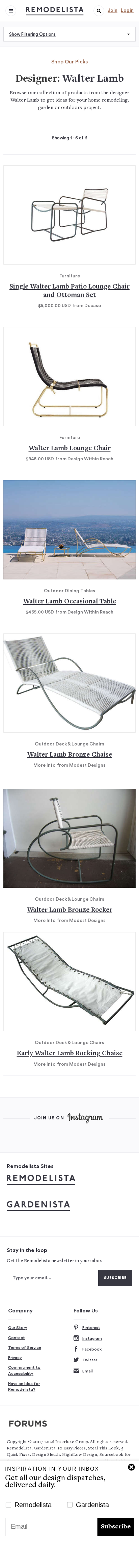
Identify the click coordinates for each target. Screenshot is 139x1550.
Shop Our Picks (69, 61)
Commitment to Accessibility (24, 1370)
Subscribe (116, 1526)
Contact (16, 1338)
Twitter (89, 1360)
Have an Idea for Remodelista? (24, 1387)
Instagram (92, 1338)
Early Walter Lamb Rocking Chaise (69, 1053)
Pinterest (91, 1328)
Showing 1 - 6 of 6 (69, 138)
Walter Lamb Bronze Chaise (69, 755)
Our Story (17, 1328)
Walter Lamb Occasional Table (69, 601)
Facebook (92, 1349)
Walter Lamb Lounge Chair (70, 448)
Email (87, 1371)
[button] (98, 10)
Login (127, 10)
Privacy (15, 1358)
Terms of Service (24, 1347)
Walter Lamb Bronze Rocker (69, 910)
